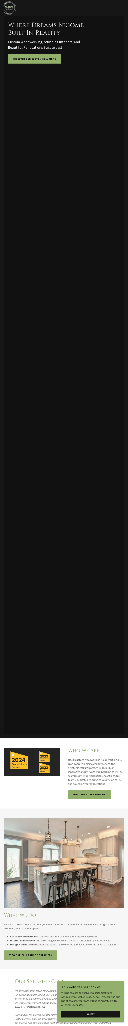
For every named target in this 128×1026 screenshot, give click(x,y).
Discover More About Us (89, 794)
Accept (91, 1014)
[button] (123, 8)
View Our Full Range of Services (30, 955)
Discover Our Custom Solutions (34, 58)
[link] (9, 8)
